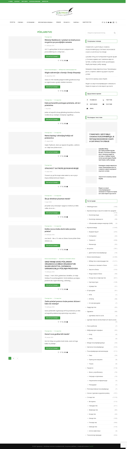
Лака (103, 355)
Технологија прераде (102, 435)
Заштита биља (103, 269)
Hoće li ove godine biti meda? (57, 334)
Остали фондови (103, 303)
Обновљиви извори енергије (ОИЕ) (103, 223)
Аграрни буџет (103, 232)
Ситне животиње (103, 431)
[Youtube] (108, 22)
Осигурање (103, 236)
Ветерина (103, 401)
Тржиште (103, 240)
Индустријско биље (103, 274)
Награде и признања (103, 376)
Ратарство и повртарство (103, 278)
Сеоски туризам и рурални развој (102, 393)
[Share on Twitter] (63, 60)
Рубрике (20, 22)
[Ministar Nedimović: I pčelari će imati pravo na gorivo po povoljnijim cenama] (25, 47)
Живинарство (103, 410)
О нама (10, 1)
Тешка (103, 364)
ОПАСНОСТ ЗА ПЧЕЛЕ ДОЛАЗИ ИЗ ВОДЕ (62, 168)
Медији (58, 22)
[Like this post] (58, 60)
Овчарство (103, 418)
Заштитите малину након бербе (96, 79)
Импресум (45, 1)
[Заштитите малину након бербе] (91, 179)
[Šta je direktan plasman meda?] (25, 206)
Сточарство (102, 397)
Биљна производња (102, 257)
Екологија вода (103, 215)
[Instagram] (106, 22)
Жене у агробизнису (103, 372)
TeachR (91, 446)
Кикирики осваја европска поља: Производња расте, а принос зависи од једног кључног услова (101, 71)
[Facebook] (102, 22)
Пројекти (66, 22)
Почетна (12, 22)
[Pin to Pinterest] (65, 60)
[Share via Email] (67, 60)
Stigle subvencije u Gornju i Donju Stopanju (63, 73)
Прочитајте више (52, 56)
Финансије (103, 244)
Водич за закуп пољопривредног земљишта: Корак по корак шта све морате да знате (108, 190)
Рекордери (103, 385)
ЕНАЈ (103, 334)
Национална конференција (103, 380)
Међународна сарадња (45, 22)
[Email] (110, 22)
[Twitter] (104, 22)
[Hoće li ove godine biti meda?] (25, 341)
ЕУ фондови (30, 22)
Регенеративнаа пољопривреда (102, 389)
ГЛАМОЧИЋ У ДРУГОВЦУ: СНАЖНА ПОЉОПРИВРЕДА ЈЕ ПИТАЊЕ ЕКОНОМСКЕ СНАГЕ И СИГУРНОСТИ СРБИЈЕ (100, 49)
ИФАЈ (103, 338)
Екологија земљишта (103, 219)
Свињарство (103, 427)
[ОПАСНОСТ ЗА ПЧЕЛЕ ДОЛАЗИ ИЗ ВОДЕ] (25, 176)
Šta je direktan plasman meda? (57, 199)
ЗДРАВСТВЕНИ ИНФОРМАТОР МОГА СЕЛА (102, 320)
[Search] (116, 22)
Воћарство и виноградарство (103, 261)
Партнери (24, 1)
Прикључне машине (103, 359)
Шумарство (103, 286)
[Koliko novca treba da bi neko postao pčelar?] (25, 236)
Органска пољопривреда (102, 347)
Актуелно (102, 248)
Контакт (17, 1)
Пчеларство (103, 422)
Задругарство (87, 22)
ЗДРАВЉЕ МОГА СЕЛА (103, 316)
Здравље (102, 311)
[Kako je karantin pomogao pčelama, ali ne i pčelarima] (25, 110)
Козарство (103, 414)
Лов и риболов (102, 326)
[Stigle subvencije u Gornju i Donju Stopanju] (25, 80)
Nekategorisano (102, 206)
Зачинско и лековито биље (103, 265)
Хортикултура (103, 282)
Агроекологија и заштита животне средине (102, 211)
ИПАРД (103, 299)
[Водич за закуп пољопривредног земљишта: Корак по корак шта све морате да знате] (91, 191)
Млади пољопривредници (102, 343)
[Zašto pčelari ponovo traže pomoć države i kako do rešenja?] (25, 309)
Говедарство (103, 406)
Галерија (76, 22)
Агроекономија (102, 227)
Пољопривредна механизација (102, 351)
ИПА (103, 295)
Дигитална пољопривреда (103, 253)
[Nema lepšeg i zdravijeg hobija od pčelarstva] (25, 143)
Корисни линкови (34, 1)
